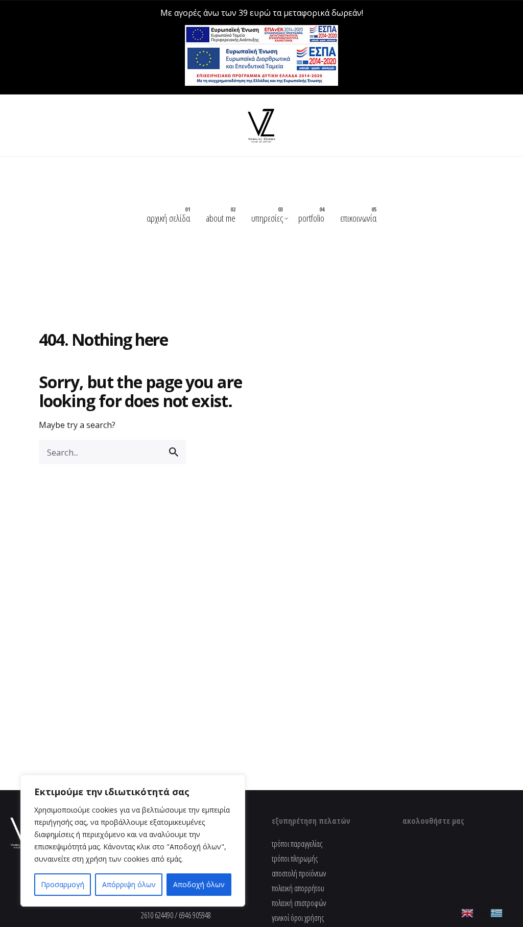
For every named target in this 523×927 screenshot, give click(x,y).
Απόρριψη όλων (129, 884)
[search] (173, 452)
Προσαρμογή (62, 884)
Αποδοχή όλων (199, 884)
